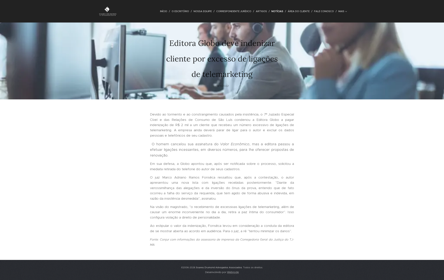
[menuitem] (164, 11)
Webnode (233, 272)
